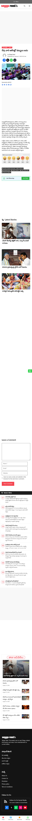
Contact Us (5, 778)
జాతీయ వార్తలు (5, 763)
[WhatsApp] (28, 818)
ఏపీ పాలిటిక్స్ (5, 47)
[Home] (3, 818)
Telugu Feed (12, 54)
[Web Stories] (19, 818)
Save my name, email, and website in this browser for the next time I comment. (15, 478)
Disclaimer (4, 781)
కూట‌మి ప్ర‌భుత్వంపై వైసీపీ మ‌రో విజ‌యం (14, 267)
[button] (24, 6)
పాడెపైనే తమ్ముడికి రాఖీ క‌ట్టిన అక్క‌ (13, 291)
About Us (4, 775)
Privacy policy (5, 784)
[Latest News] (10, 818)
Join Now (25, 178)
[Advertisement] (16, 27)
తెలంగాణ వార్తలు (6, 758)
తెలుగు (10, 47)
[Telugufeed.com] (9, 6)
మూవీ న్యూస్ (5, 761)
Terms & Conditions (7, 787)
